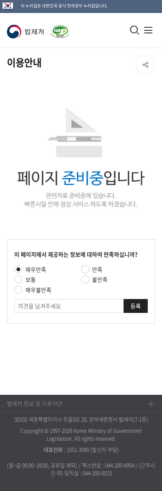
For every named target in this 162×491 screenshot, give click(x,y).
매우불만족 (38, 290)
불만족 (100, 279)
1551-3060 (78, 450)
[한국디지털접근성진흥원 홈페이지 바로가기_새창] (58, 27)
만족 (97, 269)
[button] (27, 32)
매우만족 (35, 269)
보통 (30, 279)
